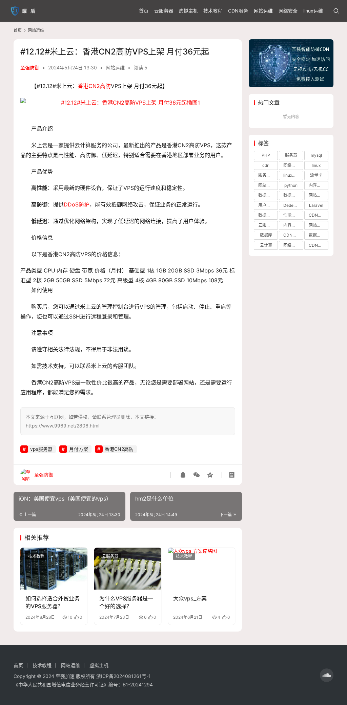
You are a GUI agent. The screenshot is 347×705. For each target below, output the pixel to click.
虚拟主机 (188, 11)
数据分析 (291, 195)
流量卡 (316, 175)
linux (316, 165)
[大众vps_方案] (201, 569)
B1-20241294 (138, 684)
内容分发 (291, 225)
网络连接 (291, 245)
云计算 (266, 245)
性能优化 (291, 215)
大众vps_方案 (190, 598)
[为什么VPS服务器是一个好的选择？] (127, 569)
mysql (316, 155)
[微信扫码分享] (196, 475)
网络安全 (288, 11)
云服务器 (163, 11)
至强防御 (29, 67)
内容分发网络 (318, 185)
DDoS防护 (76, 204)
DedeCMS (293, 205)
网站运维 (263, 11)
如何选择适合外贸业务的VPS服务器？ (52, 602)
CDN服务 (238, 11)
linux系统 (291, 175)
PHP (266, 155)
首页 (143, 11)
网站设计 (317, 195)
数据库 (266, 235)
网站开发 (266, 185)
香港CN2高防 (94, 86)
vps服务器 (41, 449)
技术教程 (212, 11)
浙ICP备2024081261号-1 (123, 676)
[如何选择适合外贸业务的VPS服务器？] (53, 569)
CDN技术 (292, 235)
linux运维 (313, 11)
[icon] (326, 675)
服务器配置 (268, 175)
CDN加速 (317, 245)
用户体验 (266, 205)
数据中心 (266, 195)
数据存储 (317, 235)
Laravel (316, 205)
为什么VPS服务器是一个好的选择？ (126, 602)
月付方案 (78, 449)
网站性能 (317, 225)
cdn (265, 165)
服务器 (291, 155)
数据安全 (266, 215)
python (291, 185)
